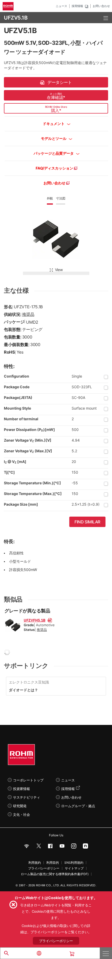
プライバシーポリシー (43, 868)
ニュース (61, 6)
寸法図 (60, 198)
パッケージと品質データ (54, 153)
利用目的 (52, 862)
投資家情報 (21, 789)
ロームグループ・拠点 (78, 806)
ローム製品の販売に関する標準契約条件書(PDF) (55, 874)
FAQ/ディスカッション (55, 168)
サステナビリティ (26, 797)
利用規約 (34, 862)
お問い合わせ (101, 6)
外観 (50, 198)
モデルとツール (54, 138)
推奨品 (28, 314)
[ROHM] (9, 6)
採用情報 (77, 6)
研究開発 (20, 806)
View (59, 269)
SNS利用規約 (73, 862)
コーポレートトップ (28, 780)
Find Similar (87, 521)
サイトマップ (74, 868)
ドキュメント (54, 123)
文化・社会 (21, 814)
